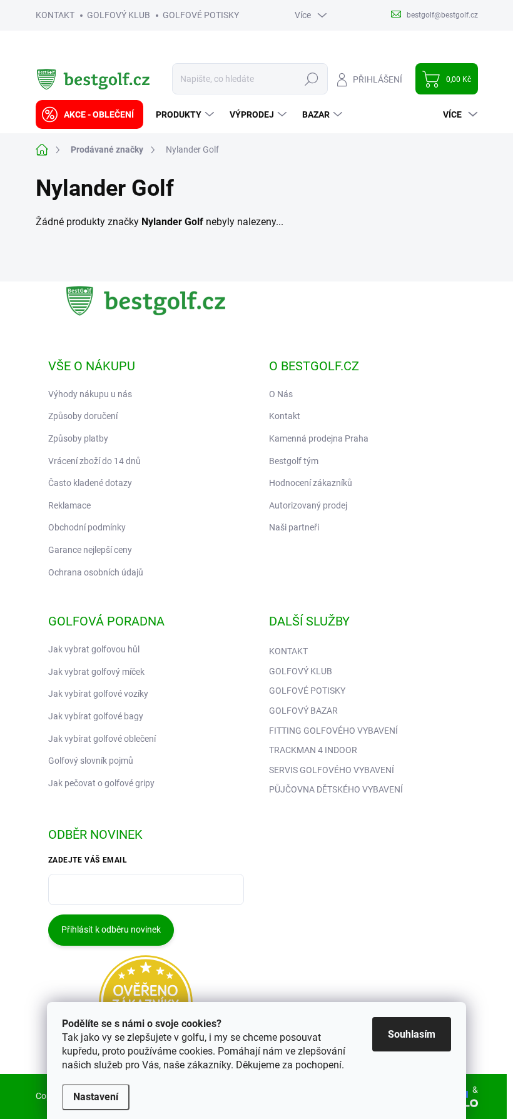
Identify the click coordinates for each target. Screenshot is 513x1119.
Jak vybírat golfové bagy (95, 716)
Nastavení (95, 1097)
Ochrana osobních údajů (95, 572)
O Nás (281, 394)
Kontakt (284, 416)
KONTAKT (55, 15)
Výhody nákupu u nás (90, 394)
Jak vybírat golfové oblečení (102, 739)
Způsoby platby (78, 438)
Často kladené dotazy (90, 483)
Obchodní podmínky (87, 527)
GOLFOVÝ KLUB (118, 15)
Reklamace (69, 505)
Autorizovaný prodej (308, 505)
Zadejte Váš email (88, 860)
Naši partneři (294, 527)
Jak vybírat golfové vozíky (98, 694)
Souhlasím (411, 1034)
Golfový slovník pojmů (90, 761)
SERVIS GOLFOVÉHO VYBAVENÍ (331, 770)
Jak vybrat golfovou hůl (94, 649)
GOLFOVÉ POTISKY (201, 15)
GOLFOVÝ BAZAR (303, 711)
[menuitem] (89, 114)
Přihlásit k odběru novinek (111, 929)
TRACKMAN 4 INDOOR (313, 750)
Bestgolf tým (293, 461)
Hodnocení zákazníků (310, 483)
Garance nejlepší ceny (90, 550)
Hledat (311, 79)
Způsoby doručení (83, 416)
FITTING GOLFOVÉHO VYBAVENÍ (333, 731)
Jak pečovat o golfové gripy (101, 783)
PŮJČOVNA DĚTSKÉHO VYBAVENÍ (336, 789)
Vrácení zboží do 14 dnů (94, 461)
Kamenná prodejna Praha (318, 438)
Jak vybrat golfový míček (96, 672)
